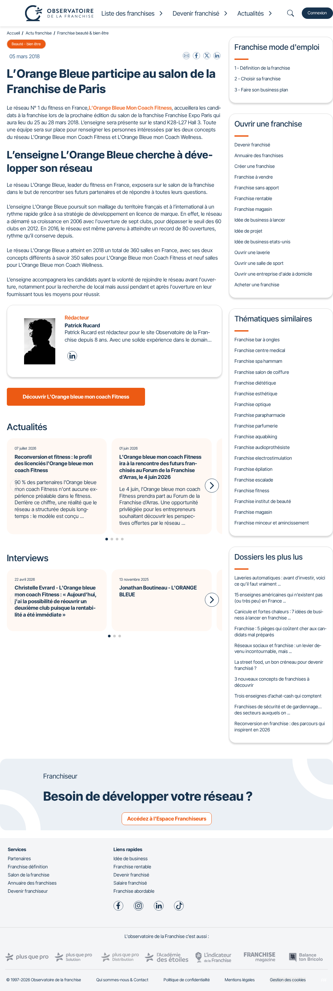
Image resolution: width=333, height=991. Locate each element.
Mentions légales (240, 979)
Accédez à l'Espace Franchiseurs (166, 818)
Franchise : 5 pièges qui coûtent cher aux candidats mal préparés (280, 631)
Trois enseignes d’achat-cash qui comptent (278, 696)
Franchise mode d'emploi (276, 47)
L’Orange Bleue (107, 107)
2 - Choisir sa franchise (257, 78)
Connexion (317, 12)
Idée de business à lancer (259, 220)
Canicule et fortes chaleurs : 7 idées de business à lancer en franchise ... (278, 614)
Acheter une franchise (256, 284)
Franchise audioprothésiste (262, 447)
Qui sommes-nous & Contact (122, 979)
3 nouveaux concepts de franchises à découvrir (271, 682)
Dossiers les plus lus (268, 557)
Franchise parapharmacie (259, 415)
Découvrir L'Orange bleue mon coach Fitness (76, 396)
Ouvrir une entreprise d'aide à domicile (273, 274)
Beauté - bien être (26, 44)
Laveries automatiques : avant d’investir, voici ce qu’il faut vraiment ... (279, 581)
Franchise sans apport (256, 187)
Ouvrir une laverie (252, 252)
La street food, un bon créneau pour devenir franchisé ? (278, 665)
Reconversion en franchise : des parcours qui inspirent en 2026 (279, 726)
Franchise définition (28, 866)
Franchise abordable (133, 891)
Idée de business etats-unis (262, 241)
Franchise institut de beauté (262, 501)
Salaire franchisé (130, 883)
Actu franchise (39, 33)
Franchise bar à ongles (257, 339)
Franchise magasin (253, 209)
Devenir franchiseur (28, 891)
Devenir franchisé (252, 144)
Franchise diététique (255, 383)
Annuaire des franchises (258, 155)
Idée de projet (248, 231)
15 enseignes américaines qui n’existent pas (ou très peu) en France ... (278, 598)
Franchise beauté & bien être (83, 33)
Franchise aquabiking (255, 436)
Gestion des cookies (288, 979)
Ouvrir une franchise (268, 124)
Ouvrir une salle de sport (259, 263)
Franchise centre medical (259, 350)
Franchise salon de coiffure (261, 372)
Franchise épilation (253, 469)
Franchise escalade (253, 479)
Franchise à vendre (253, 177)
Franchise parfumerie (256, 425)
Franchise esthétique (255, 393)
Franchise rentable (253, 198)
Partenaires (19, 858)
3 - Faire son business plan (261, 89)
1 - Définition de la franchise (262, 68)
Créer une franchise (254, 166)
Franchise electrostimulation (263, 458)
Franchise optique (252, 404)
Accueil (13, 33)
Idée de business (130, 858)
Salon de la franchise (28, 874)
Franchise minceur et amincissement (271, 522)
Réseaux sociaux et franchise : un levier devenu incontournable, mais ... (277, 648)
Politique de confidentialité (187, 979)
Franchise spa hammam (258, 361)
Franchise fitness (251, 490)
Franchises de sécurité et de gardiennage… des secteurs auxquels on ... (278, 709)
